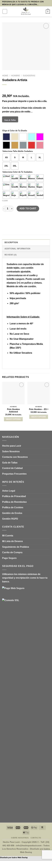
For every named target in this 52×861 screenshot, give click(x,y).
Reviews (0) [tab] (10, 255)
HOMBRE (15, 76)
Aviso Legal (8, 491)
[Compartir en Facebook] (10, 220)
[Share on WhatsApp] (4, 220)
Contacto (36, 838)
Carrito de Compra (12, 552)
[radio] (6, 136)
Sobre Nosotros (11, 451)
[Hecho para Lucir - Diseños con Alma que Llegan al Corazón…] (26, 11)
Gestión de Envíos (12, 513)
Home (5, 76)
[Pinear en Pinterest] (20, 220)
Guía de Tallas (9, 462)
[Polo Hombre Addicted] (13, 393)
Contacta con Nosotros (15, 457)
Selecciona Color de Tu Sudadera (17, 172)
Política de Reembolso (14, 502)
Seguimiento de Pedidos (15, 547)
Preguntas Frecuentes (14, 474)
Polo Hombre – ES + (38, 409)
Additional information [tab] (17, 249)
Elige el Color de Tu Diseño (14, 131)
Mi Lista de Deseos (12, 541)
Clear (5, 200)
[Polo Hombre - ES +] (38, 393)
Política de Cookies (12, 507)
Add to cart (27, 208)
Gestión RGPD (10, 519)
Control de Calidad (12, 468)
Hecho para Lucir (11, 446)
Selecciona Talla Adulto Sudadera (17, 151)
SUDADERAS (29, 76)
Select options (13, 419)
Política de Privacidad (14, 496)
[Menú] (4, 11)
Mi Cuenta (7, 535)
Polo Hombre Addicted (13, 410)
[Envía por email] (15, 220)
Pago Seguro (9, 558)
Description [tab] (11, 242)
